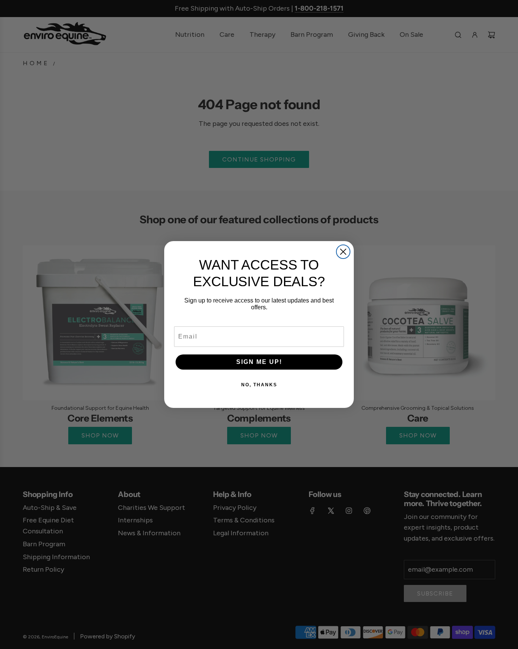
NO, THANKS (259, 384)
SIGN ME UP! (259, 362)
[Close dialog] (343, 252)
